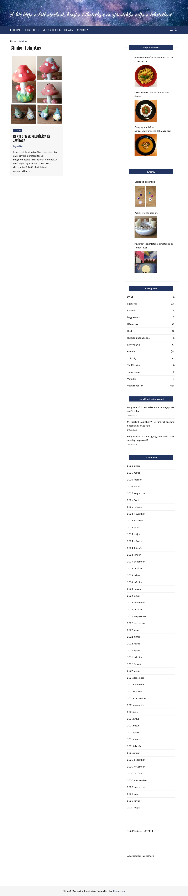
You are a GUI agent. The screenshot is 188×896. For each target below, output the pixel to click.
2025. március (134, 507)
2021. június (133, 718)
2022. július (133, 630)
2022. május (133, 643)
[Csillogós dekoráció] (146, 196)
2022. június (133, 636)
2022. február (134, 664)
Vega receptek (135, 385)
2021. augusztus (135, 705)
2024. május (133, 534)
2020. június (133, 800)
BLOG (36, 30)
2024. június (133, 527)
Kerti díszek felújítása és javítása (31, 138)
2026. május (133, 472)
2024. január (134, 554)
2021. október (134, 691)
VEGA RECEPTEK (52, 30)
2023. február (134, 588)
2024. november (136, 513)
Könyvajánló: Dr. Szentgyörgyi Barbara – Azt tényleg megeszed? (150, 438)
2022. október (135, 609)
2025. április (133, 500)
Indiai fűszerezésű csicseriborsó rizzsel (152, 94)
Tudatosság (133, 372)
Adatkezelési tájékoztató (140, 855)
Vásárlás (131, 378)
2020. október (135, 773)
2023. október (135, 568)
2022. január (133, 670)
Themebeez (119, 891)
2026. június (133, 465)
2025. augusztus (136, 493)
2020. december (136, 759)
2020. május (133, 807)
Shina (20, 146)
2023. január (133, 595)
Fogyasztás (133, 317)
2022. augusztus (136, 623)
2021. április (133, 732)
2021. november (135, 684)
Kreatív (18, 130)
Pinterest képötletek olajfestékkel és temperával (154, 245)
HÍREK (27, 30)
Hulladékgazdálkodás (138, 337)
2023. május (133, 575)
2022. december (136, 602)
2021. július (132, 712)
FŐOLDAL (15, 30)
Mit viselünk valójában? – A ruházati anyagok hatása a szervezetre (151, 423)
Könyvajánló (133, 344)
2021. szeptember (136, 698)
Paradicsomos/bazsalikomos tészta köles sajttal (154, 59)
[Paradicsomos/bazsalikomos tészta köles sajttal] (146, 76)
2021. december (135, 677)
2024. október (135, 520)
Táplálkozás (133, 365)
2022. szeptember (137, 616)
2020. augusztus (136, 787)
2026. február (134, 479)
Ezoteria (131, 310)
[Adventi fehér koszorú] (146, 227)
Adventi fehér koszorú (146, 212)
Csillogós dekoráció (145, 181)
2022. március (134, 657)
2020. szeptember (137, 780)
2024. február (134, 548)
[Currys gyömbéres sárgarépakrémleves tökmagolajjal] (146, 145)
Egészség (132, 303)
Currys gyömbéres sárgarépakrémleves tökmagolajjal (153, 129)
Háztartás (132, 324)
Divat (130, 296)
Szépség (131, 358)
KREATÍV (68, 30)
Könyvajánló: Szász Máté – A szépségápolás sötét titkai (150, 409)
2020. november (136, 766)
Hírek (129, 330)
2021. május (133, 725)
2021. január (133, 752)
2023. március (134, 582)
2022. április (133, 650)
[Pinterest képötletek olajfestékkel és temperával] (146, 262)
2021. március (134, 739)
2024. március (134, 541)
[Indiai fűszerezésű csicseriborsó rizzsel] (146, 111)
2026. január (133, 486)
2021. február (134, 746)
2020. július (133, 794)
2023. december (136, 561)
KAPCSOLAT (83, 30)
